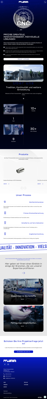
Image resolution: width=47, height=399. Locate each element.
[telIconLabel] (45, 2)
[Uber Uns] (23, 98)
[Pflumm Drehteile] (23, 2)
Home (5, 382)
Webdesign (39, 397)
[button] (22, 188)
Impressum (6, 391)
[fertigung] (23, 273)
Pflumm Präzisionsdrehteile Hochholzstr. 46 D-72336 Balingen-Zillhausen (9, 370)
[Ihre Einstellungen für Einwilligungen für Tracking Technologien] (45, 397)
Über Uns (26, 382)
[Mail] (5, 364)
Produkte (5, 384)
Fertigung (26, 384)
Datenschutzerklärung (7, 393)
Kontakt (5, 386)
